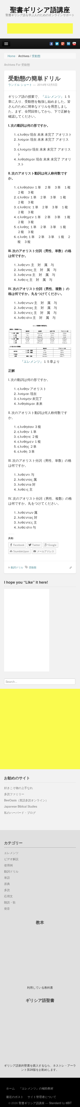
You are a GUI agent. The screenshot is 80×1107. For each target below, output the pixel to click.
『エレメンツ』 (52, 96)
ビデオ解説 (11, 859)
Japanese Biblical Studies (20, 806)
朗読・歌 (10, 902)
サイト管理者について (41, 1097)
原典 (7, 884)
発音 (7, 908)
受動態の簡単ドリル (34, 78)
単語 (7, 877)
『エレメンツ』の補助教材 (36, 1088)
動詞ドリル (17, 567)
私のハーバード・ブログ (20, 812)
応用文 (8, 896)
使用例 (8, 865)
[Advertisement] (40, 28)
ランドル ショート (20, 84)
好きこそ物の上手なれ (18, 788)
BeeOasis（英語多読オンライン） (26, 800)
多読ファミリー (14, 794)
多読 (7, 890)
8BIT (69, 1103)
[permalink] (69, 567)
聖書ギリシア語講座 (40, 9)
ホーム (10, 1088)
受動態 (32, 567)
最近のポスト (14, 1097)
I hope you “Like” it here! (26, 582)
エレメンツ (11, 853)
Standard (55, 1103)
